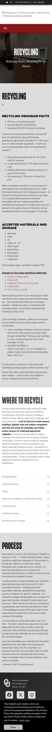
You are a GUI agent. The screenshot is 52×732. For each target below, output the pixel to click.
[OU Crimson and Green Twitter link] (20, 694)
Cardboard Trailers (25, 513)
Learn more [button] (24, 720)
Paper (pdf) (12, 280)
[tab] (26, 475)
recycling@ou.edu (21, 349)
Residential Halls (25, 476)
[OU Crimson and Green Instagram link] (31, 694)
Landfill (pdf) (13, 286)
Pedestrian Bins (25, 506)
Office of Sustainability (20, 680)
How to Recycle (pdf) (17, 289)
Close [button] (13, 727)
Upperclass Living (25, 484)
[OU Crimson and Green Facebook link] (9, 694)
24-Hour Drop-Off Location (25, 520)
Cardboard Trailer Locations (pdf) (22, 283)
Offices (25, 491)
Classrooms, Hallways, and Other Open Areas (25, 498)
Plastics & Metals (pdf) (17, 277)
